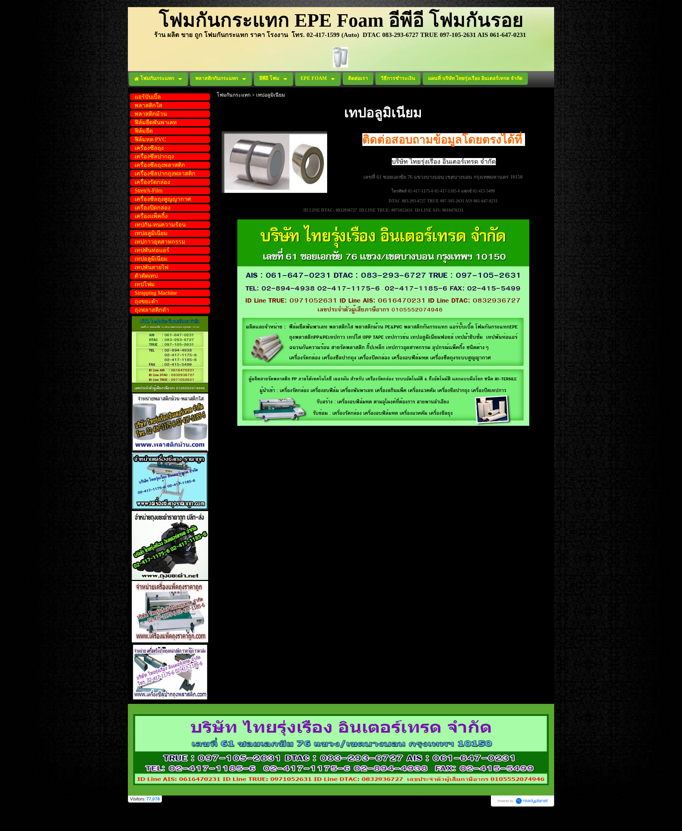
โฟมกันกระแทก (233, 95)
